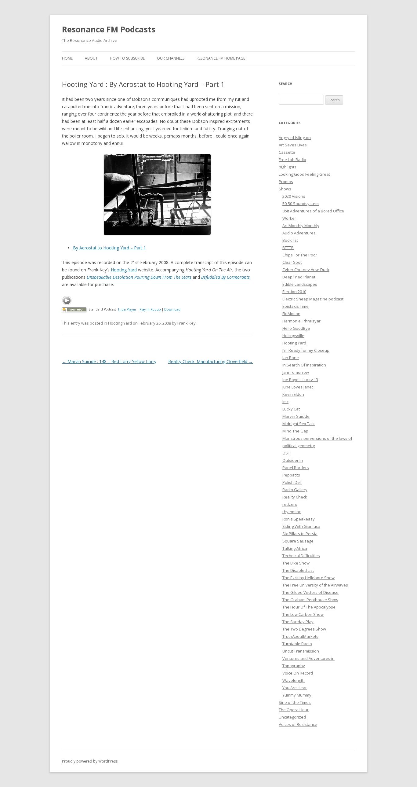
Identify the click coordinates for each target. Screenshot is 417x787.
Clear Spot (292, 262)
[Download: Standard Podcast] (74, 309)
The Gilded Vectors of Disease (310, 592)
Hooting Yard (124, 270)
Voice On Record (297, 673)
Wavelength (293, 680)
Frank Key (186, 323)
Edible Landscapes (299, 284)
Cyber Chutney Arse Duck (305, 269)
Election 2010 (294, 291)
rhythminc (291, 511)
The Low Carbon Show (303, 614)
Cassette (287, 152)
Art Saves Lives (293, 145)
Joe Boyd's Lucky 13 (300, 379)
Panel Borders (295, 467)
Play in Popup (150, 309)
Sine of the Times (295, 702)
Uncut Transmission (300, 651)
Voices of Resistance (298, 724)
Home (67, 58)
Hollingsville (293, 335)
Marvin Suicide (296, 416)
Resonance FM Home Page (221, 58)
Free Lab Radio (292, 159)
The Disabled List (298, 570)
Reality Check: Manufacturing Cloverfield (210, 361)
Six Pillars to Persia (299, 533)
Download (172, 309)
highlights (287, 167)
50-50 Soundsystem (300, 203)
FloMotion (291, 313)
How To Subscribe (127, 58)
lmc (285, 401)
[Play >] (67, 300)
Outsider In (292, 460)
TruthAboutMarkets (300, 636)
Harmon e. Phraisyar (301, 321)
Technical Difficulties (301, 555)
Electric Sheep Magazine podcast (312, 299)
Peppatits (291, 475)
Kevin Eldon (293, 394)
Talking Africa (294, 548)
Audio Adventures (299, 233)
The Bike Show (296, 563)
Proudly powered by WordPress (90, 761)
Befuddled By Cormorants (225, 277)
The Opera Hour (294, 709)
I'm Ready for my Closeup (305, 350)
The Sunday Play (298, 621)
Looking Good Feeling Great (304, 174)
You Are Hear (294, 687)
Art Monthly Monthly (300, 225)
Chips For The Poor (299, 255)
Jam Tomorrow (295, 372)
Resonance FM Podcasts (108, 29)
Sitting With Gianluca (301, 526)
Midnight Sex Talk (298, 423)
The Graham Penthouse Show (310, 599)
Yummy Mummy (296, 695)
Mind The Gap (295, 431)
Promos (286, 181)
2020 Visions (293, 196)
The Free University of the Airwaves (315, 585)
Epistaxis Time (295, 306)
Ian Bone (290, 357)
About (91, 58)
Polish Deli (292, 482)
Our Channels (170, 58)
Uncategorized (292, 717)
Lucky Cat (291, 409)
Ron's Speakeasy (298, 519)
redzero (289, 504)
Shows (285, 189)
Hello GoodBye (296, 328)
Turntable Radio (297, 643)
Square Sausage (298, 541)
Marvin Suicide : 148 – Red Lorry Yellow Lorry (109, 361)
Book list (290, 240)
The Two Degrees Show (304, 629)
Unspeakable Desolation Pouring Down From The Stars (139, 277)
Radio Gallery (294, 489)
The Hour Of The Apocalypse (308, 607)
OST (286, 453)
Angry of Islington (295, 137)
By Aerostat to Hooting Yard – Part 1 (109, 248)
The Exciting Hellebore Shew (308, 577)
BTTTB (288, 247)
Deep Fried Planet (298, 277)
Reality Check (294, 497)
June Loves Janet (297, 387)
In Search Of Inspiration (304, 365)
